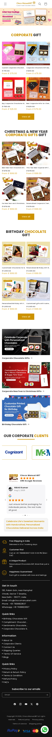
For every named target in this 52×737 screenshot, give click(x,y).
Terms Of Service (12, 653)
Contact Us (9, 647)
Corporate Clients (12, 643)
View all (26, 116)
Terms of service (20, 724)
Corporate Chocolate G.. (15, 628)
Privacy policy (38, 720)
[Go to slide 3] (27, 515)
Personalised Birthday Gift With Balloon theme (38, 268)
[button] (5, 4)
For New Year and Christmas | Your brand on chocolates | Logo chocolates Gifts (14, 203)
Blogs (6, 657)
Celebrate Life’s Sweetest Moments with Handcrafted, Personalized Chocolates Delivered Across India (25, 525)
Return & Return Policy (14, 672)
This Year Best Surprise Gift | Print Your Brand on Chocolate (38, 168)
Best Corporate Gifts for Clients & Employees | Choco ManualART (38, 103)
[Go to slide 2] (25, 515)
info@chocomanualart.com (22, 600)
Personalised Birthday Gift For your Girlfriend (14, 303)
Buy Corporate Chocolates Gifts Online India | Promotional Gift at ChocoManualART (14, 103)
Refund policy (24, 720)
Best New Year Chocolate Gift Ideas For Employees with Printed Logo (14, 168)
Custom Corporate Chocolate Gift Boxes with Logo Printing (14, 68)
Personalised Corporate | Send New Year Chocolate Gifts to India (38, 203)
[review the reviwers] (10, 496)
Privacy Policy (10, 668)
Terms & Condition (12, 675)
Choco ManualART (30, 716)
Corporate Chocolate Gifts (16, 358)
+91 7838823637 (18, 603)
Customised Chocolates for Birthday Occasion (14, 268)
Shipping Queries (11, 650)
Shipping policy (35, 724)
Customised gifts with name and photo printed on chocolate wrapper (38, 303)
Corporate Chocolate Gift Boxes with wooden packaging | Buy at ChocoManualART (38, 68)
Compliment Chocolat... (15, 622)
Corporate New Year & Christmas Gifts (21, 391)
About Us (7, 640)
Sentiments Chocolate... (15, 625)
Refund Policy (10, 679)
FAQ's (6, 682)
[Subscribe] (47, 694)
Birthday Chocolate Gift (14, 424)
